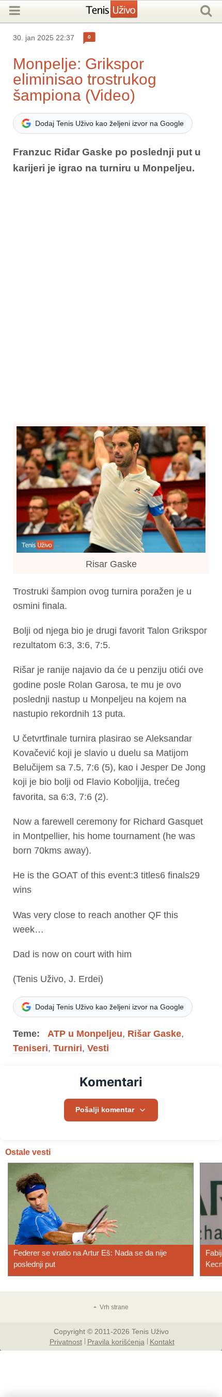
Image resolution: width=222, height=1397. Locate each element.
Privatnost (66, 1341)
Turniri (67, 1048)
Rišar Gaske (154, 1034)
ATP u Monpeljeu (84, 1034)
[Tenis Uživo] (122, 13)
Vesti (98, 1048)
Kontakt (162, 1341)
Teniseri (30, 1048)
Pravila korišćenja (116, 1341)
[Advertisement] (111, 299)
